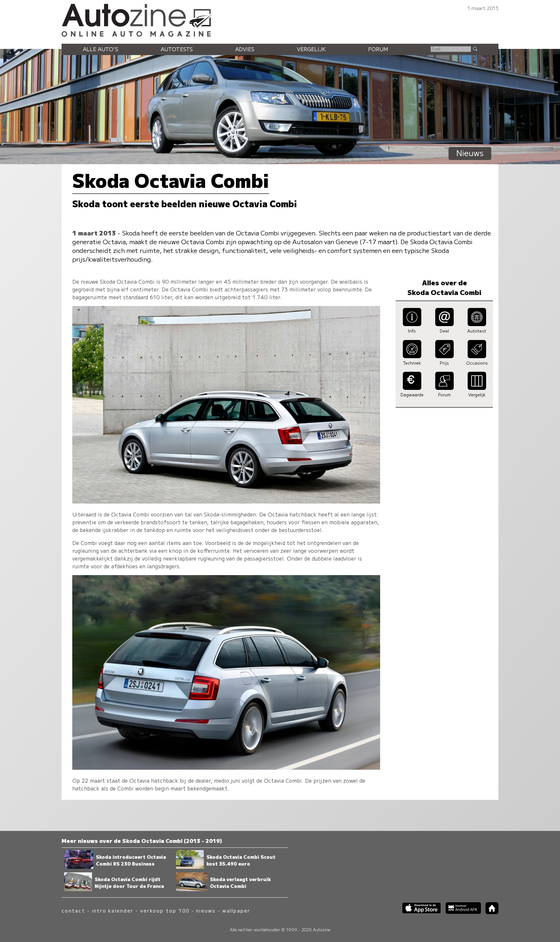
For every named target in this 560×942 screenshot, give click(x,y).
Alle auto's (100, 49)
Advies (244, 49)
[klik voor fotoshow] (226, 501)
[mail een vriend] (444, 324)
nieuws (206, 910)
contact (73, 910)
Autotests (177, 49)
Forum (378, 49)
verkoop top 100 (165, 910)
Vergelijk (311, 49)
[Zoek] (474, 48)
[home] (489, 912)
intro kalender (113, 910)
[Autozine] (280, 19)
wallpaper (236, 910)
